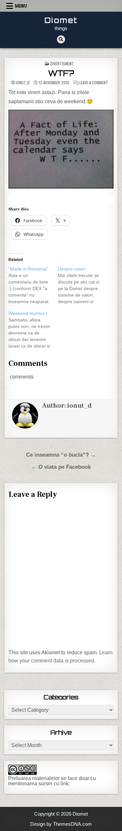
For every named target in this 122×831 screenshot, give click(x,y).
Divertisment (62, 63)
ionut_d (23, 83)
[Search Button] (61, 39)
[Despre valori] (82, 285)
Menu (21, 5)
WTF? (61, 73)
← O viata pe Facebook (61, 467)
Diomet (61, 20)
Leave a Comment (93, 83)
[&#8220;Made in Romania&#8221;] (33, 285)
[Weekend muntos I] (33, 329)
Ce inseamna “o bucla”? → (61, 455)
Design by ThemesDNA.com (61, 824)
